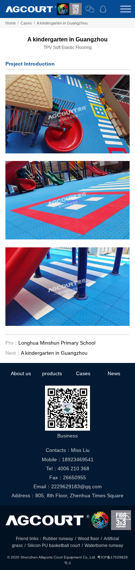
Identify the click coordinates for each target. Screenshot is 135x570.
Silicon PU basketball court (53, 545)
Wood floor (88, 538)
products (52, 373)
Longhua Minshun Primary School (56, 343)
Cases (26, 23)
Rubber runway (58, 538)
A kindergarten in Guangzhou (54, 353)
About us (21, 373)
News (114, 373)
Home (10, 23)
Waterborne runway (104, 545)
